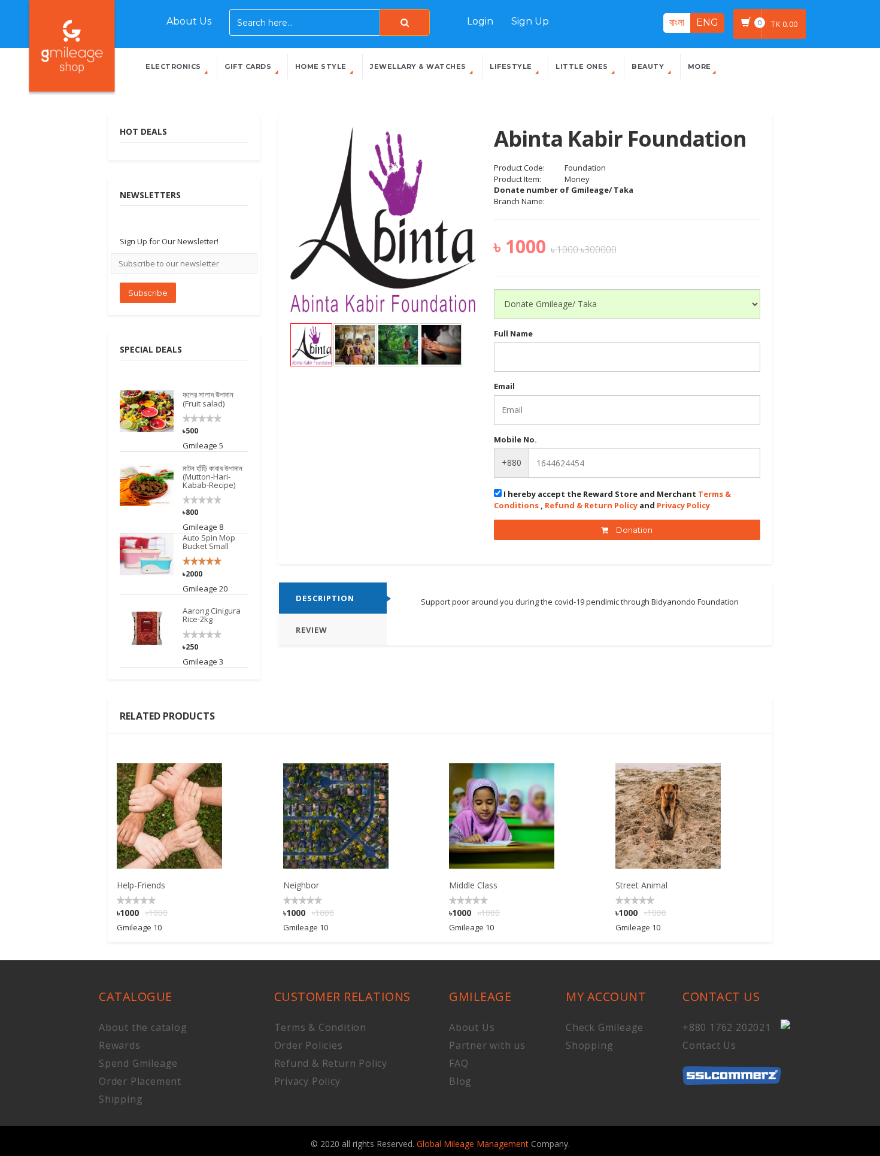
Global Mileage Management (474, 1143)
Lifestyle (512, 66)
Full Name (513, 333)
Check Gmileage (605, 1027)
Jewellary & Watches (419, 66)
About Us (188, 21)
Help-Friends (141, 885)
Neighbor (301, 885)
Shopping (589, 1045)
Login (480, 21)
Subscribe (148, 293)
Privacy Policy (683, 505)
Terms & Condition (320, 1027)
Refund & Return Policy (591, 505)
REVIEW (311, 629)
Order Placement (140, 1081)
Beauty (649, 66)
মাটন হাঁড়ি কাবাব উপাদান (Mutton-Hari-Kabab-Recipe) (212, 477)
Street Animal (641, 885)
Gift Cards (249, 66)
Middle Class (473, 885)
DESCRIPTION (325, 598)
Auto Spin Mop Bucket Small (209, 541)
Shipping (120, 1099)
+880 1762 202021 (726, 1027)
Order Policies (308, 1045)
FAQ (458, 1063)
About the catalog (143, 1027)
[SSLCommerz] (731, 1069)
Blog (460, 1081)
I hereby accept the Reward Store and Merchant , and (612, 500)
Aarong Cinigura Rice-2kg (212, 614)
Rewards (120, 1045)
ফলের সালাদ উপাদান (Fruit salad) (208, 398)
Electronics (174, 66)
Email (504, 386)
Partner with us (487, 1045)
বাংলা (676, 22)
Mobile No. (515, 439)
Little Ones (583, 66)
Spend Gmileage (138, 1063)
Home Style (322, 66)
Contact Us (709, 1045)
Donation (633, 530)
